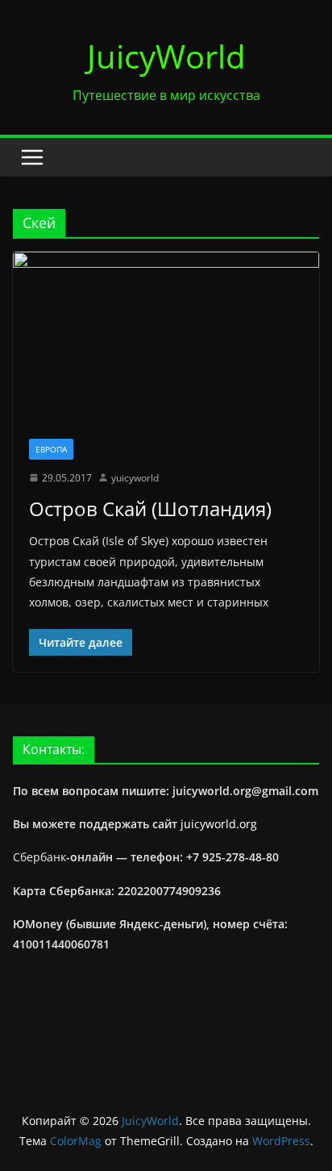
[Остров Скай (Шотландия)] (166, 337)
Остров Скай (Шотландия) (150, 508)
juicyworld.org (219, 823)
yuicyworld (135, 478)
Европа (51, 449)
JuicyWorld (166, 56)
